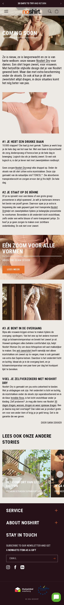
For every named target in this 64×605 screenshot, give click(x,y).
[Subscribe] (54, 558)
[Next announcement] (61, 3)
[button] (6, 11)
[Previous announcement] (3, 3)
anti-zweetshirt (24, 350)
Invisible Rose (17, 397)
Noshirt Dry (43, 61)
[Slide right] (59, 474)
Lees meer (13, 269)
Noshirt (35, 599)
